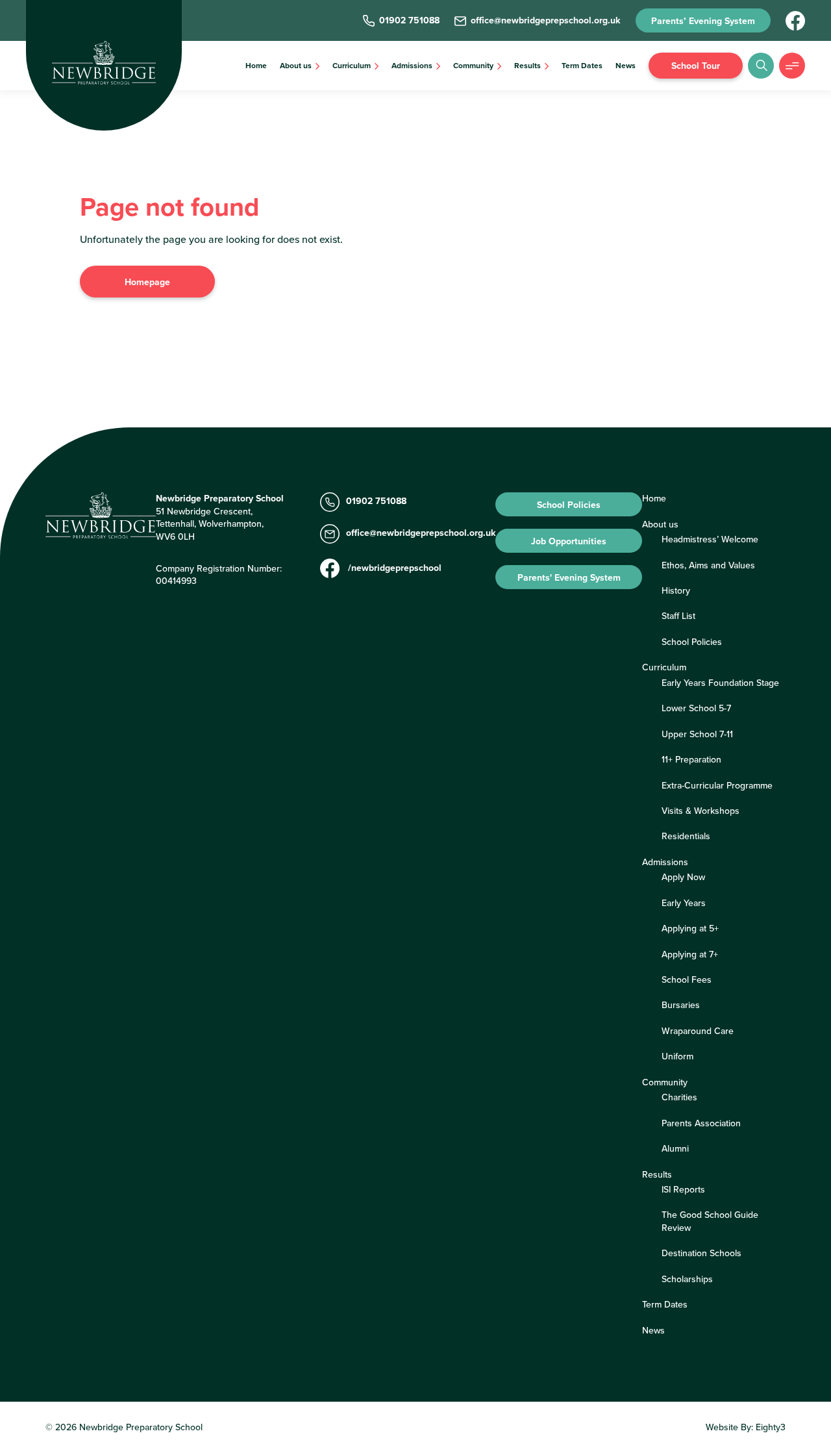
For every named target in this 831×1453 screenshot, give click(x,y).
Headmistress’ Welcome (710, 539)
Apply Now (683, 876)
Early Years (684, 902)
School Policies (569, 504)
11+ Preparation (691, 759)
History (676, 590)
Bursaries (681, 1004)
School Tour (695, 65)
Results (527, 65)
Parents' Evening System (569, 577)
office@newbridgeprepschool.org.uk (420, 533)
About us (296, 65)
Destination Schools (701, 1252)
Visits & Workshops (700, 810)
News (625, 65)
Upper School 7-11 (697, 733)
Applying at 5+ (690, 928)
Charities (679, 1097)
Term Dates (582, 65)
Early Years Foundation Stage (720, 682)
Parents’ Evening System (703, 20)
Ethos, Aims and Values (708, 565)
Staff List (678, 615)
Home (256, 65)
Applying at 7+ (690, 954)
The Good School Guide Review (710, 1220)
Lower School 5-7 (696, 707)
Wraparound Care (698, 1030)
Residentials (686, 835)
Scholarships (687, 1278)
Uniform (677, 1056)
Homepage (147, 281)
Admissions (411, 65)
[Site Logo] (104, 62)
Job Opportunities (568, 541)
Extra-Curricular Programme (717, 785)
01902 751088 (376, 501)
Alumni (675, 1148)
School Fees (687, 979)
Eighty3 (771, 1427)
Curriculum (351, 65)
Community (473, 65)
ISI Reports (683, 1189)
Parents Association (701, 1123)
